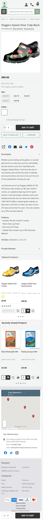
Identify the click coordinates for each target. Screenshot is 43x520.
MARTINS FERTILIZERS (14, 359)
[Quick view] (18, 311)
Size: (3, 92)
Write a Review (18, 29)
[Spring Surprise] (22, 297)
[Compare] (4, 377)
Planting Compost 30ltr (15, 352)
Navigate (5, 463)
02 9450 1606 (16, 444)
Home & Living (27, 487)
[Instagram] (17, 453)
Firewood (25, 480)
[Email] (15, 146)
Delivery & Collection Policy (20, 511)
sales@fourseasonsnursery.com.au (24, 447)
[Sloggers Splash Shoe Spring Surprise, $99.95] (30, 271)
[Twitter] (26, 146)
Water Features (6, 487)
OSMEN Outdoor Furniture (10, 471)
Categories (6, 476)
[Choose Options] (28, 311)
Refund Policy (20, 503)
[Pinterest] (31, 146)
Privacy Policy (20, 508)
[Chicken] (3, 296)
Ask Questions (29, 29)
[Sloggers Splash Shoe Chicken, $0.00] (10, 271)
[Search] (37, 11)
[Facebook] (9, 146)
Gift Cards (25, 491)
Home (3, 19)
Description (6, 154)
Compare (31, 135)
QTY (4, 127)
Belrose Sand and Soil (35, 359)
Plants (3, 480)
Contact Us (26, 467)
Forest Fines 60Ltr (33, 352)
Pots (3, 484)
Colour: (4, 107)
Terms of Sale (21, 506)
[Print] (20, 146)
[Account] (26, 4)
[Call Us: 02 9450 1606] (31, 4)
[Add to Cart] (14, 377)
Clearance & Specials (8, 467)
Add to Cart (28, 127)
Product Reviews (8, 249)
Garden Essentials (28, 484)
